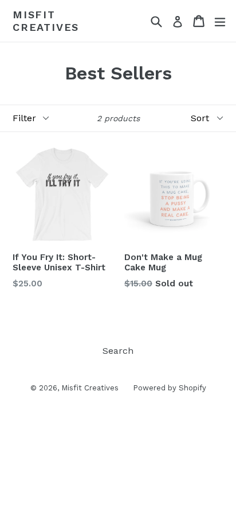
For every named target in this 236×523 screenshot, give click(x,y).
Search (118, 350)
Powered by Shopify (169, 388)
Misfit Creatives (46, 21)
